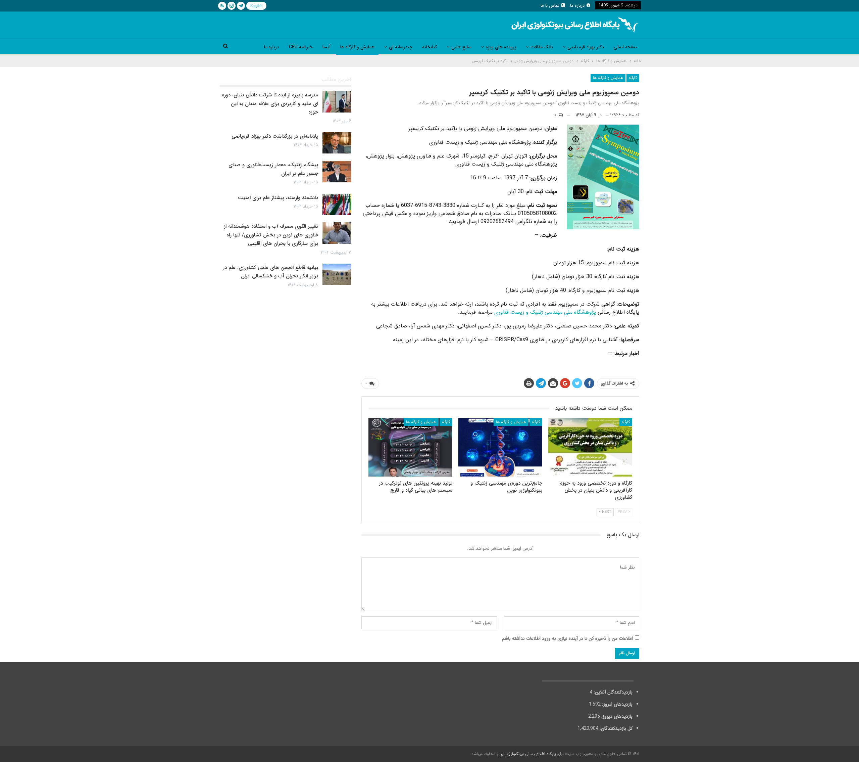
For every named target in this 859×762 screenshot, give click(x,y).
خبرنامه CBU (301, 47)
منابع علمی (461, 47)
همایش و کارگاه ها (357, 47)
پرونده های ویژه (501, 47)
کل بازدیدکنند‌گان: (615, 728)
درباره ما (577, 5)
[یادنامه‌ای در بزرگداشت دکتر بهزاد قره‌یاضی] (336, 143)
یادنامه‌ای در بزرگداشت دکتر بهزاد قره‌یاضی (275, 136)
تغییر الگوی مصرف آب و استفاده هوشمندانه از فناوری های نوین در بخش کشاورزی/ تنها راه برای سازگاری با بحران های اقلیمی (271, 235)
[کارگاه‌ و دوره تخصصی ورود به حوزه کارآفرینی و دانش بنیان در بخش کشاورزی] (590, 447)
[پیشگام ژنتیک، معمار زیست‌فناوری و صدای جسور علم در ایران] (336, 171)
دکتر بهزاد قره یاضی (585, 47)
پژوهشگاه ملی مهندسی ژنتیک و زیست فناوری (545, 312)
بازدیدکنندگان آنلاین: (612, 692)
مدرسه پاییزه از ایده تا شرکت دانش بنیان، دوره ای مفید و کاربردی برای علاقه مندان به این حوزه (270, 103)
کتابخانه (429, 47)
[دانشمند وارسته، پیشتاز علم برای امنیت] (336, 204)
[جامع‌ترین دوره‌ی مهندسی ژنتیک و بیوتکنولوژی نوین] (500, 447)
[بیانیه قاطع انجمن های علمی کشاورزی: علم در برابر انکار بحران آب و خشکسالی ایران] (336, 274)
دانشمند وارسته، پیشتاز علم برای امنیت (278, 198)
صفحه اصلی (625, 47)
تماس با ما (550, 5)
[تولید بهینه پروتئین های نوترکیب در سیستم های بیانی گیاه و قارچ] (410, 447)
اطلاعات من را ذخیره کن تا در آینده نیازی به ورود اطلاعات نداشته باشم (567, 638)
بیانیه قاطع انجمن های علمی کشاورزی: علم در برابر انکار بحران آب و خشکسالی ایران (270, 272)
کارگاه (633, 78)
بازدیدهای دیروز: (616, 716)
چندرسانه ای (400, 47)
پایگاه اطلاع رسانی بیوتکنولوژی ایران (526, 754)
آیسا (326, 47)
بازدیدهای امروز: (617, 704)
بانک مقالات (541, 47)
